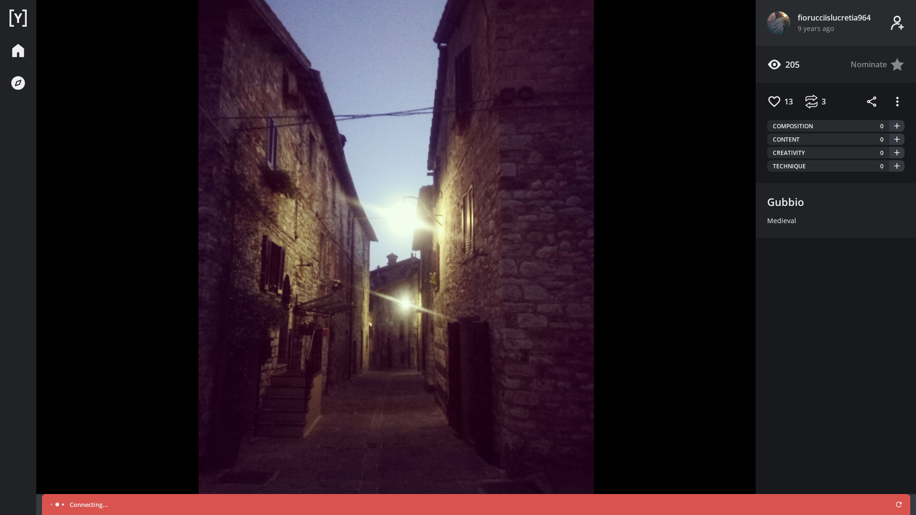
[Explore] (18, 83)
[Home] (18, 18)
